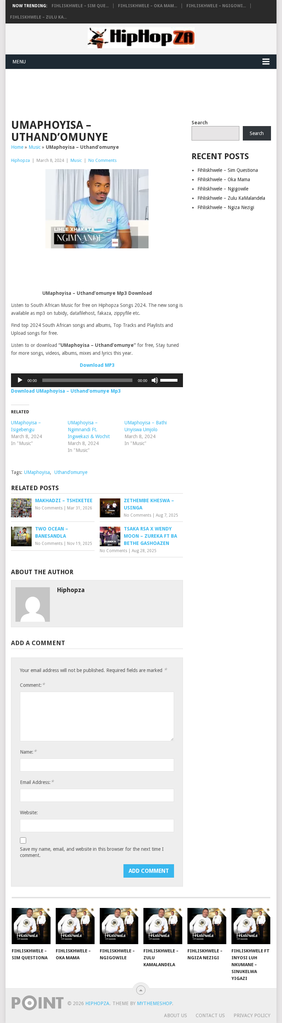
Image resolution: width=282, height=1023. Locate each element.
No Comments (102, 160)
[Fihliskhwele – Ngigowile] (119, 926)
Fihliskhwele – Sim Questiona (227, 170)
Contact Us (210, 1015)
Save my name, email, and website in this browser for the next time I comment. (92, 852)
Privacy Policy (252, 1015)
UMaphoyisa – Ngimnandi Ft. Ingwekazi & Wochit (89, 429)
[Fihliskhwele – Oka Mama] (75, 926)
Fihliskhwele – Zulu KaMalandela (231, 198)
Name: (28, 751)
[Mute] (154, 380)
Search (200, 122)
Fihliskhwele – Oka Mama (223, 179)
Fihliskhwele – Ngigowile (222, 189)
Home (17, 147)
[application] (97, 380)
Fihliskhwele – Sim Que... (80, 5)
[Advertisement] (136, 93)
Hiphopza (20, 160)
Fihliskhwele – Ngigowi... (216, 5)
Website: (29, 812)
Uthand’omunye (70, 472)
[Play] (20, 380)
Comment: (32, 685)
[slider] (170, 379)
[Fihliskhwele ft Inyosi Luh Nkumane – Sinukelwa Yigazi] (250, 926)
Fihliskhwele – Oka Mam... (147, 5)
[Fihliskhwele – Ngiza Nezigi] (206, 926)
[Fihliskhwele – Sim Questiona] (31, 926)
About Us (175, 1015)
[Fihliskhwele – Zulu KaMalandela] (162, 926)
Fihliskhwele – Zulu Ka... (38, 17)
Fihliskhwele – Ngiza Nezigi (225, 207)
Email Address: (37, 782)
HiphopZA (97, 1003)
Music (35, 147)
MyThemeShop (154, 1003)
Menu (19, 61)
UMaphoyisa (37, 472)
